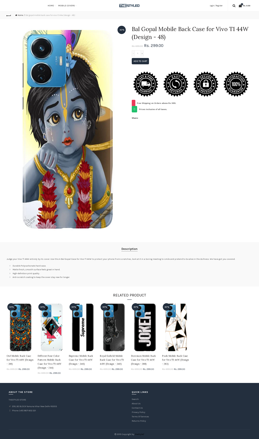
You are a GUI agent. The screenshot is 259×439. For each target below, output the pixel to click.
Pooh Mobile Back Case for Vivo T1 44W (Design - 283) (175, 359)
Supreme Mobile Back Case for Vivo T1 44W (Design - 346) (81, 359)
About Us (136, 403)
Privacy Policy (138, 412)
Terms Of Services (140, 416)
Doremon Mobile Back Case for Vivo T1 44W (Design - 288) (143, 359)
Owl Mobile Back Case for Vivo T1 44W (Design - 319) (20, 359)
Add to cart (140, 61)
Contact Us (137, 408)
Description (129, 249)
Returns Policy (139, 421)
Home (51, 5)
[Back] (9, 15)
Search (135, 399)
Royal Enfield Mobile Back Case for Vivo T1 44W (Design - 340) (112, 359)
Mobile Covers (66, 5)
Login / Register (216, 5)
